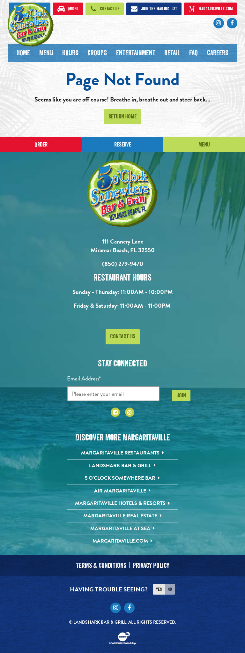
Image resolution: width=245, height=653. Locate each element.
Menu (204, 144)
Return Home (122, 116)
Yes (159, 589)
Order (41, 144)
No (169, 589)
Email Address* (84, 378)
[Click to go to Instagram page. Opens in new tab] (129, 412)
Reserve (122, 144)
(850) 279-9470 (122, 263)
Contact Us (122, 336)
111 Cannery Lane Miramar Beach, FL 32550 (123, 246)
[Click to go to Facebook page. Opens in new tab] (115, 412)
